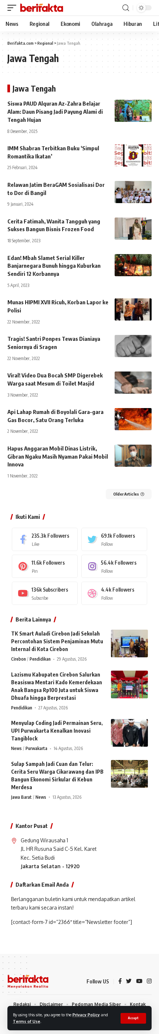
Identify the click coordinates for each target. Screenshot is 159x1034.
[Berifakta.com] (41, 8)
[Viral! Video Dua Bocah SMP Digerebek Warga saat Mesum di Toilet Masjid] (133, 383)
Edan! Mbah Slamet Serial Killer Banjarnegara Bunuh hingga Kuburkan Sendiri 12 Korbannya (54, 265)
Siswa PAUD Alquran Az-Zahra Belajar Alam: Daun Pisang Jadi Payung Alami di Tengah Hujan (55, 111)
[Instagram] (114, 566)
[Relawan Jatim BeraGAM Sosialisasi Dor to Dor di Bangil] (133, 192)
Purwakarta (36, 748)
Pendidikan (40, 659)
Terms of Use (26, 1021)
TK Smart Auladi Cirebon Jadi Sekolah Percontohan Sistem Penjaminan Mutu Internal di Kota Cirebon (57, 641)
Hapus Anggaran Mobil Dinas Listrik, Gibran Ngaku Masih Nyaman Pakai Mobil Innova (57, 456)
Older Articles (126, 494)
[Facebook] (45, 539)
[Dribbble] (114, 593)
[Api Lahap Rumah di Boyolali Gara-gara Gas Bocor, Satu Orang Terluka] (133, 419)
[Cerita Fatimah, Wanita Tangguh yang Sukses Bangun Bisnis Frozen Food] (133, 229)
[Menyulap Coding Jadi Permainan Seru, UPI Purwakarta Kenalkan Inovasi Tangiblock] (129, 733)
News (16, 748)
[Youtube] (45, 593)
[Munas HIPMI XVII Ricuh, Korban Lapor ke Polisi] (133, 309)
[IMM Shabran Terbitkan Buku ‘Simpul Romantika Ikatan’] (133, 155)
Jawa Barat (21, 797)
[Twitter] (114, 539)
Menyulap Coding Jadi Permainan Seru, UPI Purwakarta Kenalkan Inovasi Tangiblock (57, 731)
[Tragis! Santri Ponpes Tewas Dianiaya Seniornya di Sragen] (133, 346)
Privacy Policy (86, 1014)
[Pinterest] (45, 566)
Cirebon (18, 659)
